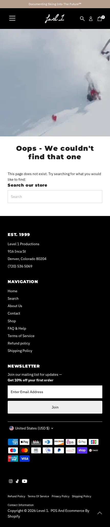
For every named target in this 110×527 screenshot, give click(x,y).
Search (13, 298)
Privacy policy (60, 496)
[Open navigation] (12, 18)
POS (54, 510)
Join (55, 407)
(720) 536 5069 (20, 266)
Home (12, 291)
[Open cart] (99, 18)
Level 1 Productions (23, 244)
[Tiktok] (17, 482)
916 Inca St (17, 251)
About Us (15, 306)
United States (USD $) (32, 428)
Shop (12, 321)
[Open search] (82, 18)
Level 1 (42, 510)
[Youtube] (24, 482)
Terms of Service (21, 336)
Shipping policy (81, 496)
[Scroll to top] (100, 513)
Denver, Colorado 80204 (27, 258)
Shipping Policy (20, 350)
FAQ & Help (17, 328)
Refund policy (19, 343)
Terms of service (38, 496)
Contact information (21, 505)
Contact (14, 313)
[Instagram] (11, 482)
